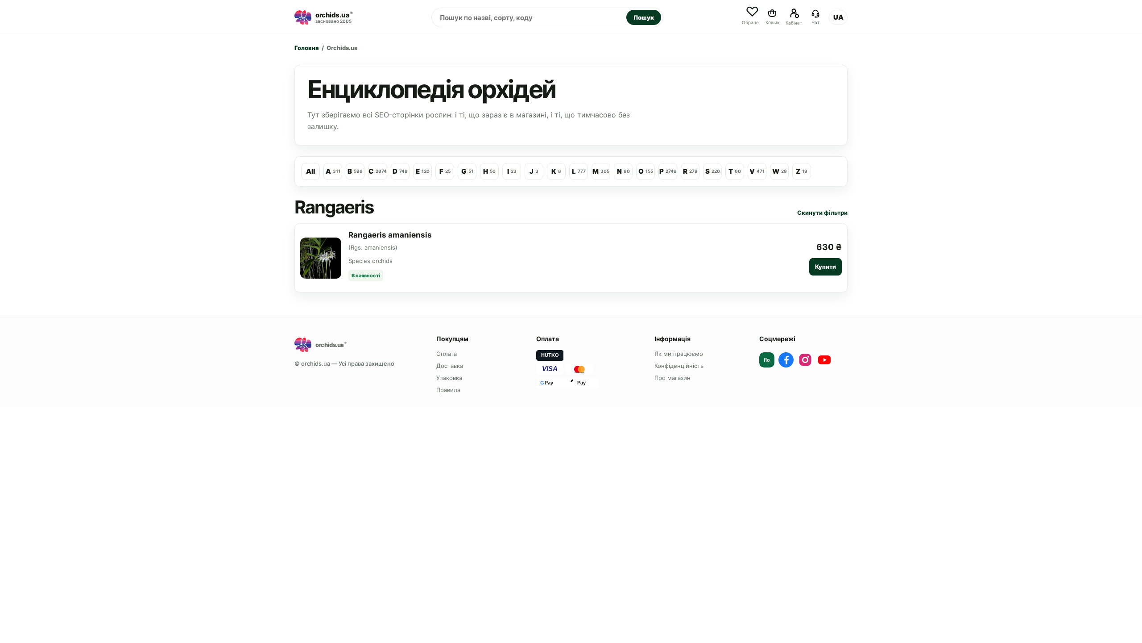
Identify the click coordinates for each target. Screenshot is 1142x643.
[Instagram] (805, 359)
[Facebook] (786, 359)
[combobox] (529, 17)
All (310, 171)
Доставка (449, 365)
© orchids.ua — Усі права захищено (344, 363)
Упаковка (449, 377)
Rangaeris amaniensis (390, 234)
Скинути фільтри (822, 212)
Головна (306, 47)
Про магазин (672, 377)
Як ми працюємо (678, 353)
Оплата (446, 353)
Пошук (643, 17)
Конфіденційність (678, 365)
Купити (825, 266)
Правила (448, 389)
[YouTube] (824, 359)
